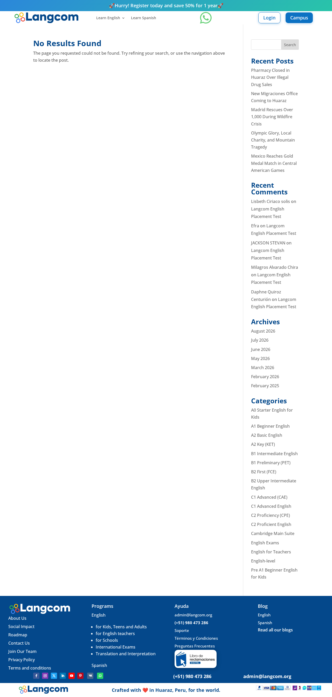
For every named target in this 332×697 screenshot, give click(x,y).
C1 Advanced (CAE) (269, 497)
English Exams (265, 543)
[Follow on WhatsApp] (100, 676)
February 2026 (265, 376)
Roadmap (17, 635)
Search (290, 44)
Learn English (108, 18)
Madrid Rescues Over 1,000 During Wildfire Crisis (272, 116)
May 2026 (260, 358)
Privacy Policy (21, 660)
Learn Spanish (143, 18)
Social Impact (21, 626)
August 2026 (263, 331)
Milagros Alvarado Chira (274, 267)
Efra (255, 226)
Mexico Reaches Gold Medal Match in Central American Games (274, 163)
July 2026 (259, 340)
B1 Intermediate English (274, 453)
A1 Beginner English (270, 426)
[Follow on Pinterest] (80, 676)
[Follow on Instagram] (45, 676)
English (99, 615)
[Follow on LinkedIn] (63, 676)
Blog (263, 606)
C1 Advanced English (271, 506)
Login (269, 18)
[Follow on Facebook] (36, 676)
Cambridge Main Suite (272, 533)
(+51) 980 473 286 (191, 622)
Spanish (99, 665)
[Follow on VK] (90, 676)
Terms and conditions (29, 668)
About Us (17, 618)
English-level (263, 561)
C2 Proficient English (271, 524)
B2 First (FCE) (263, 472)
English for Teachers (271, 552)
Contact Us (19, 643)
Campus (299, 18)
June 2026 (260, 349)
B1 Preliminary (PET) (270, 463)
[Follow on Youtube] (71, 676)
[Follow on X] (54, 676)
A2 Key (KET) (263, 444)
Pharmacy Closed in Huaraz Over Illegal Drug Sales (270, 77)
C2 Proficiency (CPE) (270, 515)
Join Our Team (23, 651)
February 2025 (265, 386)
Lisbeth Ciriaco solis (270, 201)
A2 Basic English (266, 435)
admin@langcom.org (193, 614)
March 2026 (262, 367)
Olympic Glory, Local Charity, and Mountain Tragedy (273, 140)
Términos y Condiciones (196, 638)
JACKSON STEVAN (268, 243)
